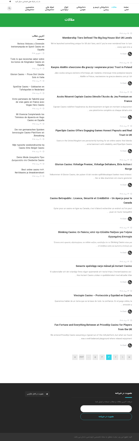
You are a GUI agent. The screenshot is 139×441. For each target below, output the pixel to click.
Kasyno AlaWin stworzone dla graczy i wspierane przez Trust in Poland (91, 67)
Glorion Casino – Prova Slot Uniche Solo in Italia (27, 76)
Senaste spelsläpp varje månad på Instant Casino (104, 266)
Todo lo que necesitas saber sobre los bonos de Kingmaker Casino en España (27, 62)
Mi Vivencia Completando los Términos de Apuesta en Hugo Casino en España (29, 117)
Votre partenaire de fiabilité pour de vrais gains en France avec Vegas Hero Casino (28, 102)
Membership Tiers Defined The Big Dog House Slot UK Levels (97, 38)
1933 (81, 357)
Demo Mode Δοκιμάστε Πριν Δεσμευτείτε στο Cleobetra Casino (28, 159)
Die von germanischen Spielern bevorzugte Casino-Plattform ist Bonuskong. (28, 132)
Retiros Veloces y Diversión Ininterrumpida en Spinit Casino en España (27, 46)
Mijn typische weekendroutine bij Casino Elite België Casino (28, 146)
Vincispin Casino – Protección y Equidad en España (103, 295)
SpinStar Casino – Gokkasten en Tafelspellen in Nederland (28, 88)
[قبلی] (129, 357)
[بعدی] (75, 357)
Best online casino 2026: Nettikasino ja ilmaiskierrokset (29, 171)
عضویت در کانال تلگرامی (35, 394)
